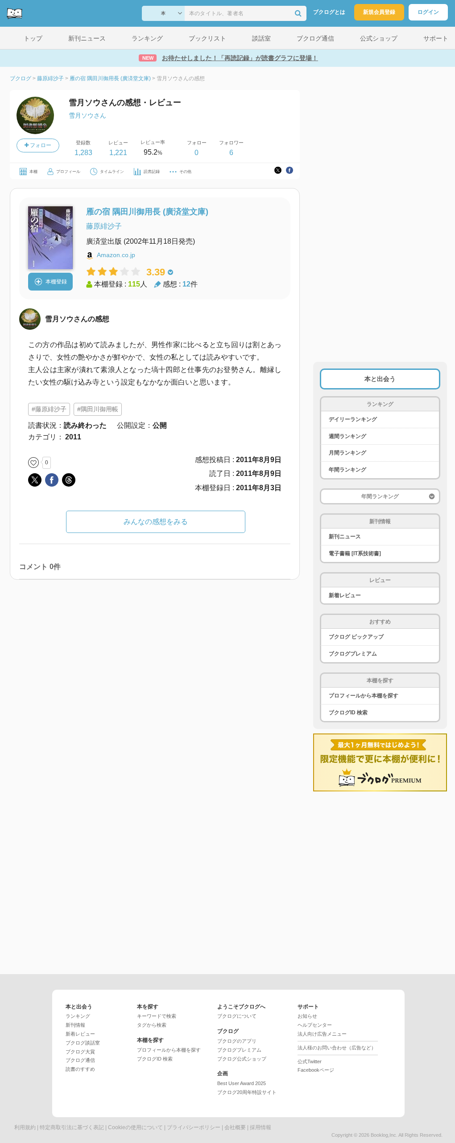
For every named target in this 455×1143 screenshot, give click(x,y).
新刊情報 (75, 1025)
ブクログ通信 (80, 1060)
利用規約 (25, 1127)
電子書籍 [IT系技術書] (355, 553)
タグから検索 (151, 1025)
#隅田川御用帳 (97, 409)
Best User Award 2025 (241, 1083)
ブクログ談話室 (83, 1042)
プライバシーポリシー (193, 1127)
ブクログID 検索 (348, 712)
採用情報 (260, 1127)
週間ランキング (347, 436)
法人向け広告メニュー (322, 1033)
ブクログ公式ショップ (241, 1058)
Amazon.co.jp (116, 254)
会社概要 (235, 1127)
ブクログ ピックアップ (356, 637)
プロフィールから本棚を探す (363, 695)
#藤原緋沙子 (49, 409)
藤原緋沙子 (104, 226)
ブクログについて (236, 1016)
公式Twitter (310, 1061)
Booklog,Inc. (384, 1135)
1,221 (118, 152)
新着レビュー (345, 595)
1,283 (83, 152)
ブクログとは (329, 12)
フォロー (40, 145)
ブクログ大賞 (80, 1051)
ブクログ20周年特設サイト (247, 1092)
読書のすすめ (80, 1069)
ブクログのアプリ (236, 1041)
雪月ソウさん (87, 115)
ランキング (78, 1016)
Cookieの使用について (135, 1127)
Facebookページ (316, 1070)
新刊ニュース (345, 536)
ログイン (428, 12)
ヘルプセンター (315, 1025)
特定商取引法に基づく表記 (72, 1127)
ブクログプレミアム (353, 654)
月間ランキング (347, 453)
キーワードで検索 (156, 1016)
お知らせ (307, 1016)
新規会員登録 (379, 12)
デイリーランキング (353, 419)
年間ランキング (347, 470)
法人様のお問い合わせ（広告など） (337, 1047)
